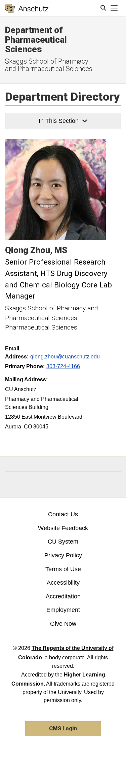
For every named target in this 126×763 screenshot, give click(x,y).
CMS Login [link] (63, 728)
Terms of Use (63, 569)
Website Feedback (63, 528)
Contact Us (63, 514)
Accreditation (63, 596)
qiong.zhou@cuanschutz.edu (65, 356)
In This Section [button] (59, 120)
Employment (63, 609)
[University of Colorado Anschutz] (26, 8)
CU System (63, 541)
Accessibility (63, 582)
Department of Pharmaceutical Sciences (36, 39)
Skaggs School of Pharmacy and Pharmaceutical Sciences (48, 65)
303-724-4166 (63, 366)
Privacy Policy (63, 555)
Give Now (63, 623)
